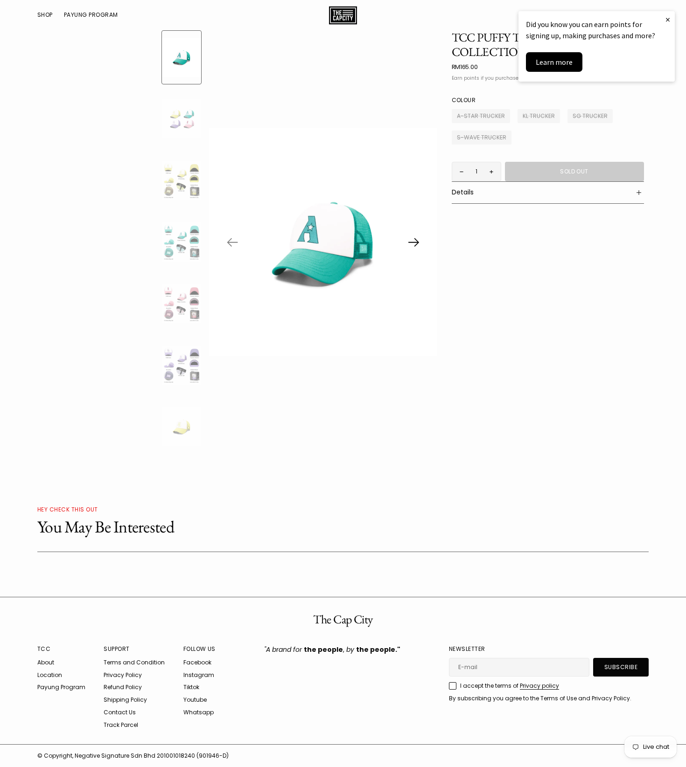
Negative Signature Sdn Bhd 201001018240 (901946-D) (152, 756)
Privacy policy (539, 686)
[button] (232, 242)
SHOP (45, 15)
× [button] (667, 19)
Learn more (554, 62)
